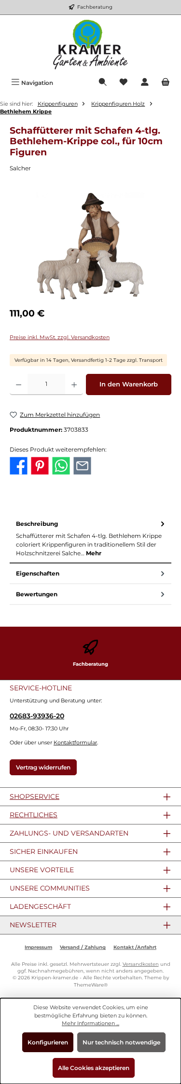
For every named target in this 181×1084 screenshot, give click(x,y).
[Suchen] (102, 83)
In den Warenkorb (128, 384)
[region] (90, 246)
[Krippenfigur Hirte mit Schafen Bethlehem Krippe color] (90, 246)
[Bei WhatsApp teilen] (61, 465)
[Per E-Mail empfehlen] (82, 465)
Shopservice (34, 796)
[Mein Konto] (144, 83)
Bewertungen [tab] (36, 594)
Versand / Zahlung (83, 947)
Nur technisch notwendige (121, 1042)
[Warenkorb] (165, 83)
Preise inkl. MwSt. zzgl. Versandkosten (60, 337)
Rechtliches (33, 814)
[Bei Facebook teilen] (18, 465)
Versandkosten (141, 964)
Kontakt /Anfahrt (134, 947)
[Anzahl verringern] (19, 384)
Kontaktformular (75, 742)
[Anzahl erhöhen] (74, 384)
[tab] (90, 538)
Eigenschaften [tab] (37, 573)
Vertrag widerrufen (43, 767)
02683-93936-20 (37, 716)
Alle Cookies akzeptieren (93, 1067)
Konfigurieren (48, 1042)
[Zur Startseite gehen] (90, 45)
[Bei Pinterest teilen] (40, 465)
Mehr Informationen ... (90, 1023)
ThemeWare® (91, 985)
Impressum (38, 947)
